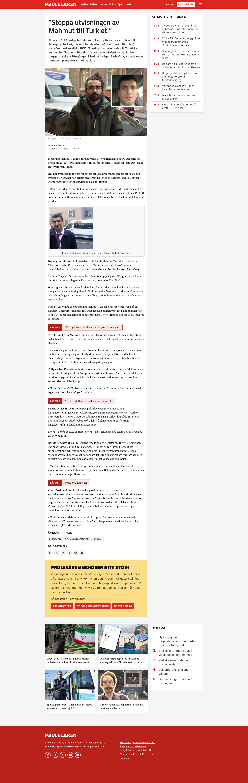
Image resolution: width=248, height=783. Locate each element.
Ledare (84, 4)
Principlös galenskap (76, 483)
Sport (121, 4)
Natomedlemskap (77, 538)
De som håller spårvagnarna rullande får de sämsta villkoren (122, 706)
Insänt (129, 4)
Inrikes (93, 4)
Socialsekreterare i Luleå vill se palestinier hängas (175, 652)
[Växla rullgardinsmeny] (200, 4)
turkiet (97, 538)
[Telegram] (69, 552)
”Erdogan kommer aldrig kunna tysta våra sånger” (92, 327)
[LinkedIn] (63, 552)
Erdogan (55, 538)
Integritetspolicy (129, 750)
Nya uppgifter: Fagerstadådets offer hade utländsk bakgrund (177, 641)
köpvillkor (148, 750)
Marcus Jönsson (57, 145)
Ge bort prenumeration (93, 606)
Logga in (168, 4)
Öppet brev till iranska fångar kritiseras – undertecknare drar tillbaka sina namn (180, 29)
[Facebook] (50, 552)
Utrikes (103, 4)
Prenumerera (186, 4)
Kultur (112, 4)
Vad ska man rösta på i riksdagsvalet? (174, 662)
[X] (56, 552)
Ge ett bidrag (123, 606)
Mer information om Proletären (136, 754)
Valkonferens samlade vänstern (174, 671)
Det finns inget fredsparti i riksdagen (176, 681)
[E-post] (82, 552)
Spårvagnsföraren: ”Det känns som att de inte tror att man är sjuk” (180, 54)
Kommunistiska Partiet (80, 742)
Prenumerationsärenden (133, 746)
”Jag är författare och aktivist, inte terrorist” (88, 401)
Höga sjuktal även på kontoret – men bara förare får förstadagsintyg (181, 77)
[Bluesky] (75, 552)
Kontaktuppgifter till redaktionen (137, 742)
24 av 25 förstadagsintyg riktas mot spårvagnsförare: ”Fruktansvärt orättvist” (181, 42)
